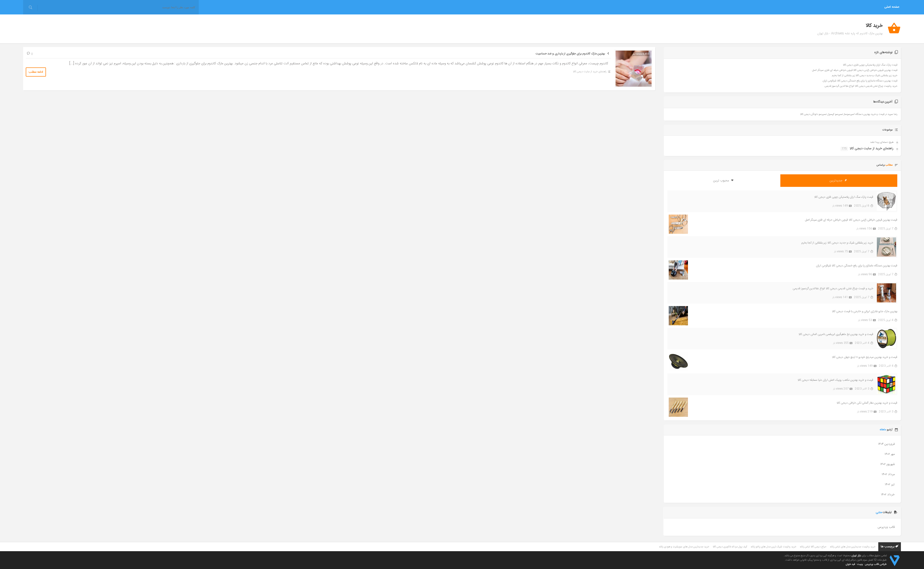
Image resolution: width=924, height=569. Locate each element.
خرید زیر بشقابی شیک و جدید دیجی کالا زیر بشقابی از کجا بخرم (864, 75)
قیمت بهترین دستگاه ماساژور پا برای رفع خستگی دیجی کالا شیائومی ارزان (860, 81)
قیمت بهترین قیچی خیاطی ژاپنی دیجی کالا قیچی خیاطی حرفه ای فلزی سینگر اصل (854, 70)
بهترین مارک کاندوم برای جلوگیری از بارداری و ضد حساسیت (570, 53)
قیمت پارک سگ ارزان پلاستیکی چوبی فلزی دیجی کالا (870, 65)
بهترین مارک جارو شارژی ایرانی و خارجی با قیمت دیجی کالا (864, 311)
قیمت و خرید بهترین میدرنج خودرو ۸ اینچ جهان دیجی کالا (864, 357)
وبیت (860, 564)
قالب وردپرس (886, 527)
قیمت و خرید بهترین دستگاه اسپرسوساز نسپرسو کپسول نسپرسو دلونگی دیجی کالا (842, 114)
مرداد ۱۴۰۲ (888, 474)
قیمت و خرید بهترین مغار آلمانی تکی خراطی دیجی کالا (866, 402)
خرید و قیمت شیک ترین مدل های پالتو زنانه (773, 547)
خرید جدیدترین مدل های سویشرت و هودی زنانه (684, 547)
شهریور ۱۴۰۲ (887, 464)
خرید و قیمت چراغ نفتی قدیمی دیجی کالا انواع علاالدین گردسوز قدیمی (861, 86)
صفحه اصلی (891, 7)
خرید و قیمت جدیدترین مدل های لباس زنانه (852, 547)
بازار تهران (856, 556)
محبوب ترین (721, 180)
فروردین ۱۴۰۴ (886, 444)
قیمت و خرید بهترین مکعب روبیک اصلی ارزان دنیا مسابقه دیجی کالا (835, 380)
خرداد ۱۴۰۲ (888, 494)
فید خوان (850, 564)
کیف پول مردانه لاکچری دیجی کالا (730, 547)
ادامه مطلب (36, 72)
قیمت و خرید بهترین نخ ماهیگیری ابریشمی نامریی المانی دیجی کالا (835, 334)
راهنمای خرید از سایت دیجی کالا (589, 72)
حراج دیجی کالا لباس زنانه (813, 547)
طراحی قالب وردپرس (876, 564)
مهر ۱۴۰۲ (890, 454)
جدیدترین (836, 180)
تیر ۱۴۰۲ (890, 484)
